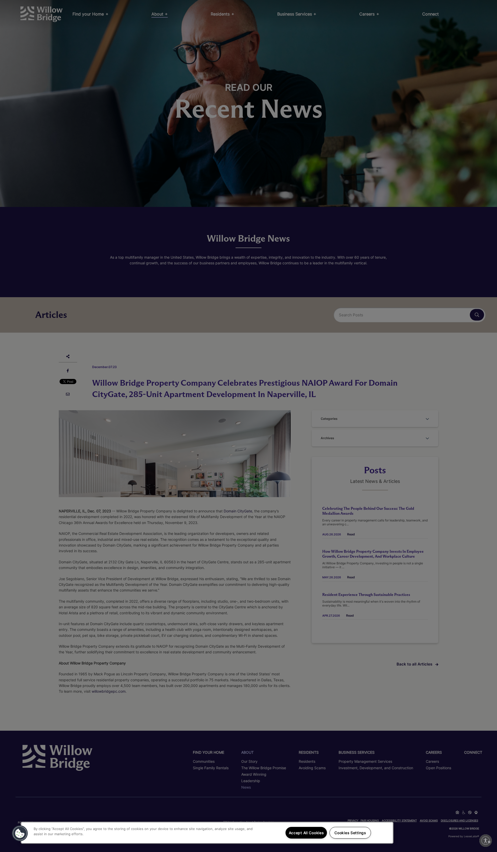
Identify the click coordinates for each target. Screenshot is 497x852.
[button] (20, 833)
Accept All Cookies (306, 833)
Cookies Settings (350, 833)
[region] (207, 833)
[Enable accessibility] (485, 840)
